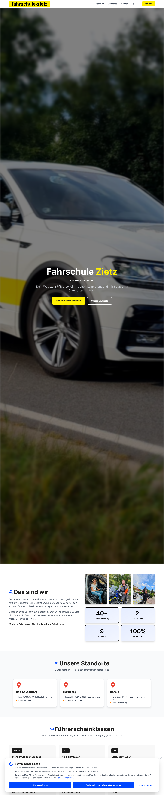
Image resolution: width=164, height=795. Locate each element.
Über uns (99, 4)
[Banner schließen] (161, 758)
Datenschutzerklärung (65, 778)
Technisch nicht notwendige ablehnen (103, 785)
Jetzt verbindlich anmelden (68, 300)
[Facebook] (133, 4)
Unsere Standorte (99, 301)
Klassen (124, 4)
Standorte (112, 4)
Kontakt (148, 4)
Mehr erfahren (145, 785)
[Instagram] (137, 4)
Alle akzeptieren (40, 785)
